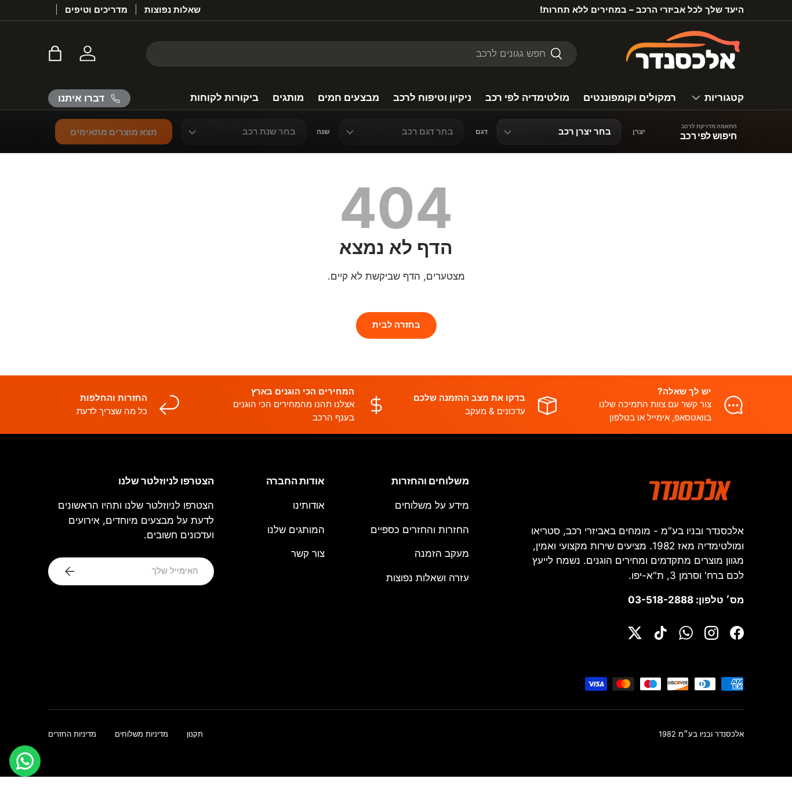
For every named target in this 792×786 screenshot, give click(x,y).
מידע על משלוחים (432, 505)
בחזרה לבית (396, 325)
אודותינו (309, 505)
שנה (323, 132)
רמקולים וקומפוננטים (629, 97)
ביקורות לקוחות (224, 97)
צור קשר (308, 553)
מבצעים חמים (348, 97)
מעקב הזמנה (442, 553)
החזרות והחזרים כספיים (419, 529)
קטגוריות (724, 97)
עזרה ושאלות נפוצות (427, 578)
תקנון (195, 734)
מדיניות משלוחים (141, 734)
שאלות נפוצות (172, 9)
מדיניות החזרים (72, 734)
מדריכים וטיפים (96, 9)
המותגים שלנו (296, 529)
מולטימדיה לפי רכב (527, 97)
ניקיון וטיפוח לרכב (432, 97)
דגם (481, 132)
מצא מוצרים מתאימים (113, 131)
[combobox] (361, 53)
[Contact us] (25, 761)
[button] (55, 53)
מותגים (288, 97)
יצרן (639, 132)
